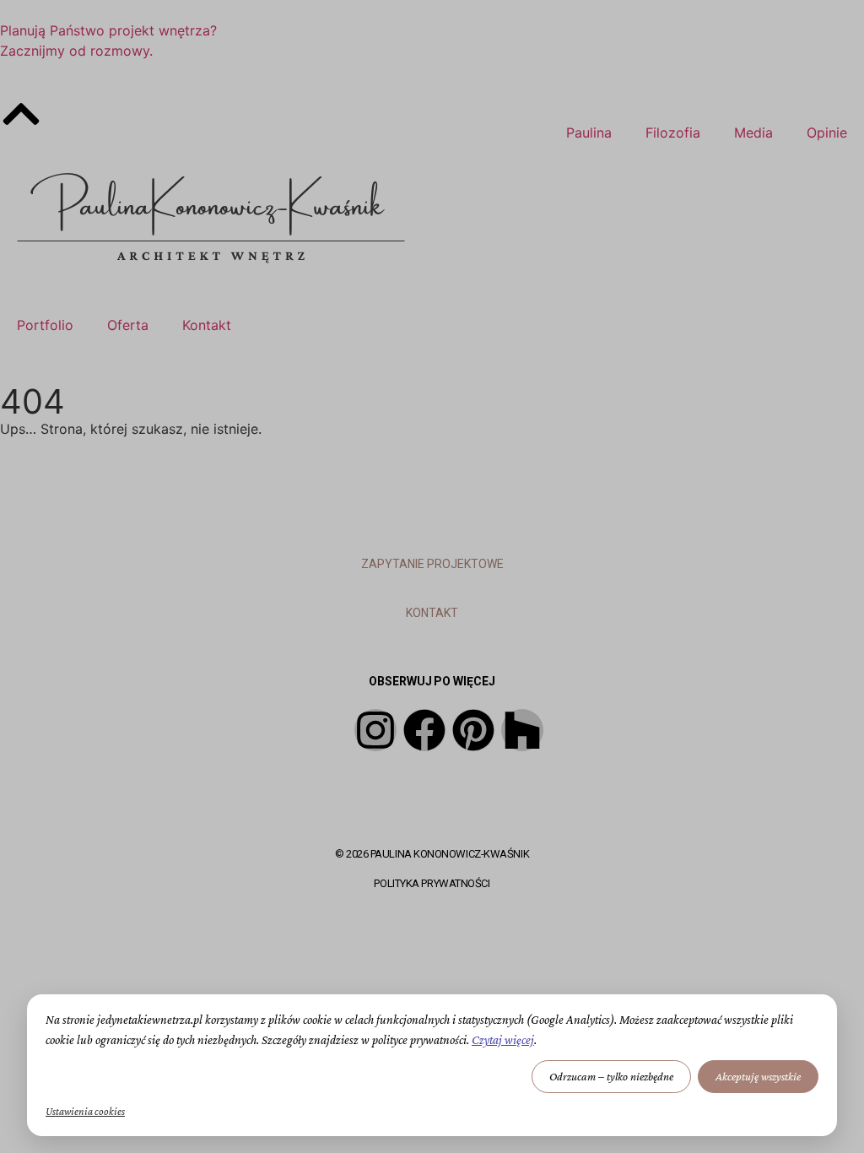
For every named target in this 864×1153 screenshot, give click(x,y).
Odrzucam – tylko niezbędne (611, 1076)
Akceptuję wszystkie (758, 1076)
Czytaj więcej (503, 1040)
